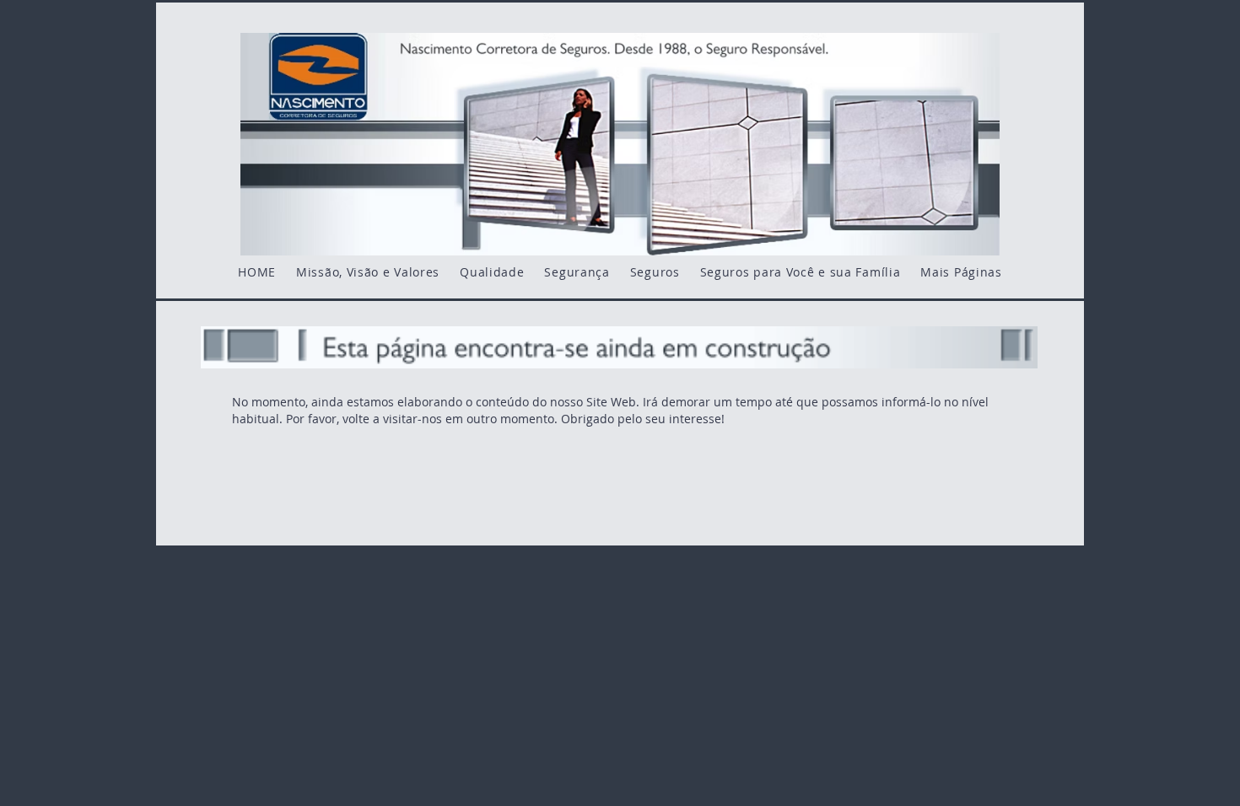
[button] (961, 271)
